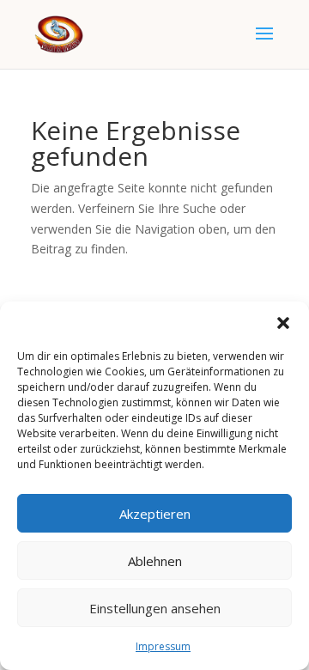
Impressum (163, 646)
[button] (283, 323)
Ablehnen (155, 561)
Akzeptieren (155, 513)
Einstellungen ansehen (155, 608)
